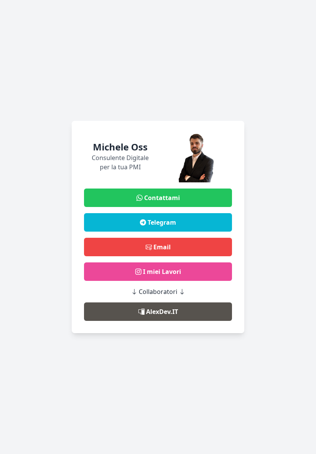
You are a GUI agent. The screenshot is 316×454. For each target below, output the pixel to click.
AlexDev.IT (161, 311)
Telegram (161, 222)
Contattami (161, 198)
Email (161, 247)
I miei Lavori (161, 271)
